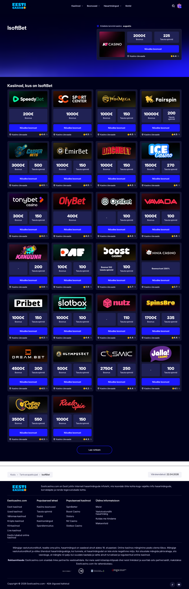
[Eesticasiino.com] (19, 6)
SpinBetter (72, 507)
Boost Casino (73, 511)
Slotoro (70, 516)
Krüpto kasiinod (15, 521)
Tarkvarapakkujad (28, 474)
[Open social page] (172, 584)
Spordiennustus (45, 526)
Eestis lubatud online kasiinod (18, 536)
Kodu (13, 474)
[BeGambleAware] (67, 571)
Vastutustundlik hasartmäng (104, 512)
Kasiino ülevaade (137, 56)
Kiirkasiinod (13, 526)
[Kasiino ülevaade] (112, 44)
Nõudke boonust (153, 49)
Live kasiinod (14, 530)
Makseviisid (102, 523)
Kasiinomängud (45, 521)
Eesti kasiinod (14, 507)
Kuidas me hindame (106, 519)
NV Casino (71, 521)
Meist (99, 507)
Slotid (128, 6)
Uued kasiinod (14, 511)
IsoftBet (46, 474)
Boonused (92, 6)
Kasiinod (75, 6)
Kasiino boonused (46, 507)
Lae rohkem (95, 450)
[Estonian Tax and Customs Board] (97, 571)
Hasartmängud (111, 6)
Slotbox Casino (74, 526)
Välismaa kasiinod (16, 516)
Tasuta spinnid (44, 511)
